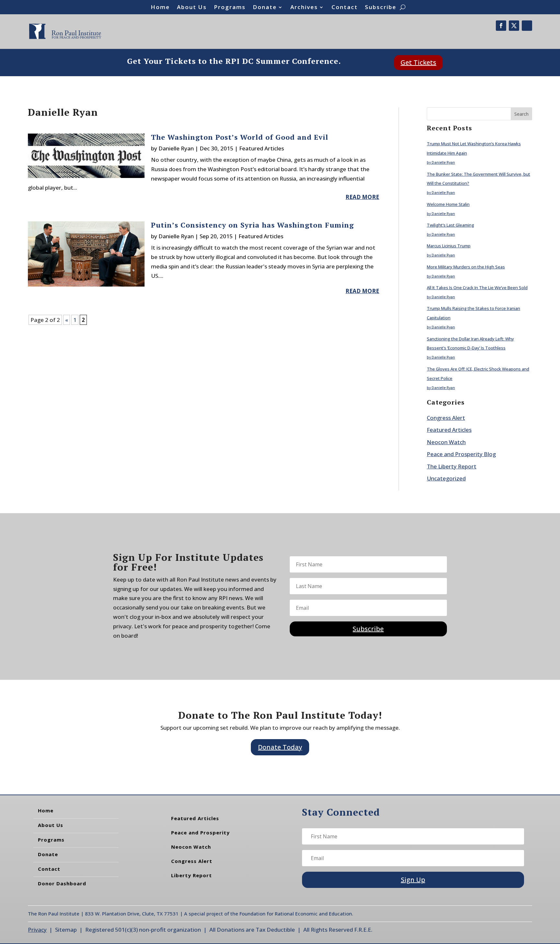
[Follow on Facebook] (501, 25)
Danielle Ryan (176, 148)
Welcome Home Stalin (448, 204)
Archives (304, 8)
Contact (345, 8)
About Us (192, 8)
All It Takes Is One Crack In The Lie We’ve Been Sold (477, 287)
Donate (265, 8)
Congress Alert (446, 417)
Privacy (37, 929)
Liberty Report (191, 875)
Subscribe (380, 8)
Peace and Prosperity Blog (461, 454)
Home (160, 8)
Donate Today (280, 747)
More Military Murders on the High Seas (466, 267)
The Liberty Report (451, 466)
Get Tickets (418, 62)
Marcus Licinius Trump (449, 246)
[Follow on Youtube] (527, 25)
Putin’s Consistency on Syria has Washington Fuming (252, 225)
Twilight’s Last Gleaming (450, 225)
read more (362, 197)
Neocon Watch (446, 442)
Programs (230, 8)
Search (521, 114)
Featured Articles (261, 148)
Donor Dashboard (62, 883)
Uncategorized (446, 478)
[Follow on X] (514, 25)
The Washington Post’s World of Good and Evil (239, 137)
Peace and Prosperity (200, 832)
